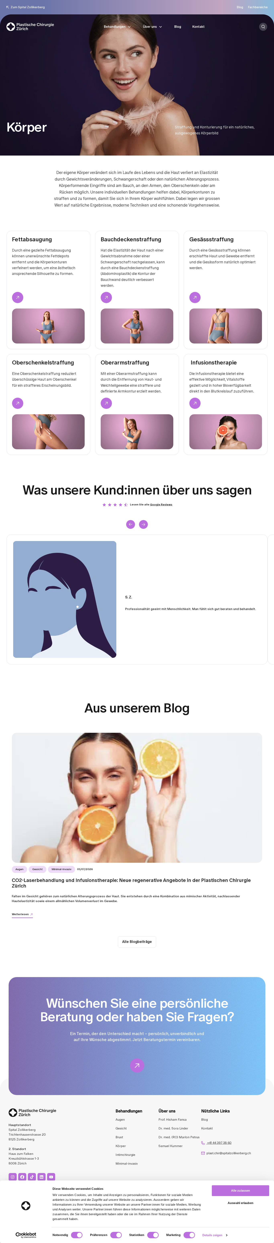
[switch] (116, 1235)
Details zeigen (212, 1235)
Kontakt (198, 26)
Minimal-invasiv (127, 1163)
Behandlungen (115, 26)
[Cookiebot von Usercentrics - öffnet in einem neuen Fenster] (26, 1235)
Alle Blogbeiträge (137, 942)
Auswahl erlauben (240, 1203)
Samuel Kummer (170, 1146)
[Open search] (263, 27)
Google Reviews (161, 504)
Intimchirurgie (125, 1154)
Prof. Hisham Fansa (172, 1119)
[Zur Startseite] (30, 26)
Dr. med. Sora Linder (173, 1128)
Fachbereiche (258, 7)
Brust (119, 1137)
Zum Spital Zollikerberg (28, 7)
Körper (121, 1146)
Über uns (150, 26)
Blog (240, 7)
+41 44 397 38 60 (218, 1142)
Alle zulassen (240, 1190)
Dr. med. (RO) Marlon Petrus (179, 1137)
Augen (120, 1119)
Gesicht (121, 1128)
